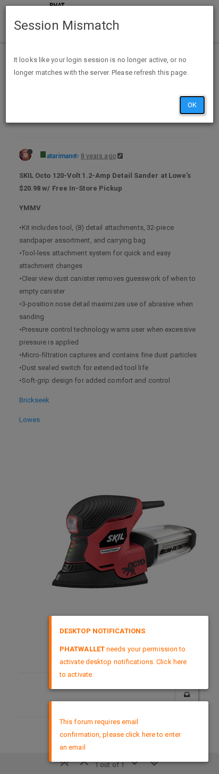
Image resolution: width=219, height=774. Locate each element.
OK (192, 105)
